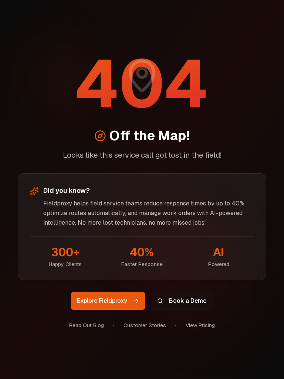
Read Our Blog (86, 325)
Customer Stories (145, 325)
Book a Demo (188, 301)
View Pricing (200, 325)
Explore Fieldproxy (102, 301)
